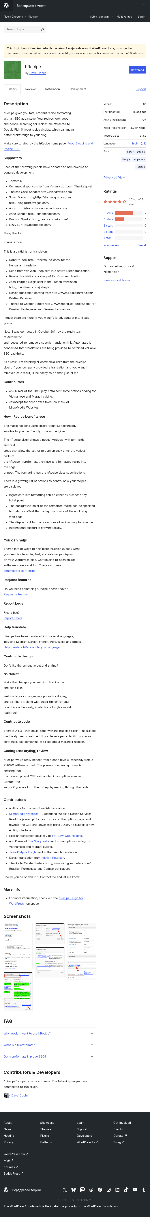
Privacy (9, 1142)
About (8, 1122)
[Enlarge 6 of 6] (91, 966)
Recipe (126, 159)
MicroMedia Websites (23, 814)
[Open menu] (144, 5)
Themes (45, 1129)
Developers (84, 1135)
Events (118, 1129)
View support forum (117, 280)
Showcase (47, 1122)
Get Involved (122, 1122)
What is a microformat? (19, 1045)
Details (12, 89)
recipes (140, 166)
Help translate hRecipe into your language (32, 647)
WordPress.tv (88, 1142)
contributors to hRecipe (19, 571)
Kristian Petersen (52, 857)
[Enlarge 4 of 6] (59, 952)
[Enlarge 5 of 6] (91, 928)
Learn (80, 1122)
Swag (119, 1142)
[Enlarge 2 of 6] (27, 977)
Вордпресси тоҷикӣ (26, 1190)
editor (130, 152)
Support (141, 89)
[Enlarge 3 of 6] (59, 928)
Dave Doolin (37, 73)
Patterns (46, 1142)
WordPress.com (16, 1154)
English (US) (139, 143)
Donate (120, 1135)
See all (142, 245)
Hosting (9, 1135)
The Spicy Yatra (39, 841)
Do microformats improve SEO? (25, 1056)
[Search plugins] (42, 29)
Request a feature (16, 594)
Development (77, 89)
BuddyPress (14, 1173)
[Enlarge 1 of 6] (27, 928)
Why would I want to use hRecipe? (27, 1033)
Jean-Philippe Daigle (22, 852)
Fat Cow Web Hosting (67, 836)
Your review (111, 245)
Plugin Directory (13, 16)
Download (137, 70)
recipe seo (139, 159)
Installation (52, 89)
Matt (9, 1160)
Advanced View (114, 177)
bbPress (11, 1167)
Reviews (31, 89)
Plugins (45, 1135)
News (7, 1129)
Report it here (13, 618)
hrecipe (140, 152)
